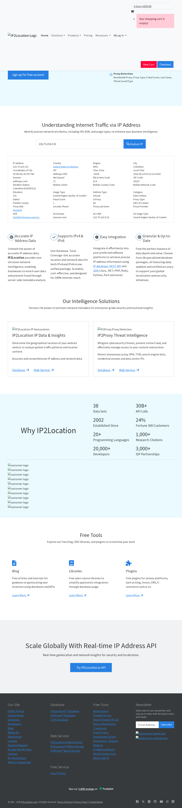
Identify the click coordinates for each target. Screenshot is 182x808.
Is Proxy (97, 199)
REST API (115, 266)
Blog (11, 728)
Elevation (17, 192)
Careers (12, 741)
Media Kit (13, 732)
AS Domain (58, 213)
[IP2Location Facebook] (137, 801)
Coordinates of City (22, 170)
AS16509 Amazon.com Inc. (26, 217)
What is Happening (19, 762)
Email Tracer (101, 732)
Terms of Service (65, 802)
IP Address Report (104, 749)
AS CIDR (97, 213)
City (135, 163)
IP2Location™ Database (64, 711)
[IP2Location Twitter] (143, 801)
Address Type (100, 192)
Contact (13, 753)
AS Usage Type (140, 213)
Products (73, 35)
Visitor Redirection (104, 724)
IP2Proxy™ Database (62, 715)
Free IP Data (57, 773)
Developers (15, 724)
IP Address (18, 163)
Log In (120, 35)
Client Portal (16, 711)
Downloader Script (104, 736)
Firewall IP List (102, 715)
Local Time (138, 170)
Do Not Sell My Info (19, 749)
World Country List (104, 753)
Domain (17, 177)
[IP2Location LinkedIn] (173, 801)
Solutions (57, 35)
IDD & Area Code (101, 177)
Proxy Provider (140, 206)
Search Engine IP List (106, 719)
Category (138, 192)
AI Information (17, 758)
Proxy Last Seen (101, 206)
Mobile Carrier (60, 184)
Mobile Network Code (144, 184)
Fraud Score (59, 199)
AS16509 (17, 210)
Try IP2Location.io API (91, 668)
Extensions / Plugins (105, 741)
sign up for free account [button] (28, 75)
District (16, 199)
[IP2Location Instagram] (167, 801)
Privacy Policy (80, 802)
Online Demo (16, 715)
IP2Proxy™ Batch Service (65, 750)
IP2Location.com (29, 802)
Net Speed (58, 177)
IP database (100, 266)
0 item (138, 6)
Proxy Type (139, 199)
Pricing (88, 35)
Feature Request (18, 745)
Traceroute (100, 728)
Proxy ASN (18, 206)
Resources (101, 35)
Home (44, 35)
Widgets (98, 745)
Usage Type (59, 192)
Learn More (19, 595)
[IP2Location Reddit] (149, 801)
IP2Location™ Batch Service (67, 746)
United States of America (65, 166)
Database (19, 370)
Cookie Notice (96, 802)
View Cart (148, 64)
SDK (96, 270)
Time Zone (98, 170)
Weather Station (21, 184)
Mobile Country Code (104, 184)
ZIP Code (138, 177)
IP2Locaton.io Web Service (66, 742)
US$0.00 (146, 6)
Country (57, 163)
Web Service (42, 370)
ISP (55, 170)
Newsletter (15, 736)
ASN (15, 213)
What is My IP (101, 758)
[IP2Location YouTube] (161, 801)
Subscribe (166, 724)
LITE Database (59, 719)
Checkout (165, 64)
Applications (101, 711)
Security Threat (60, 206)
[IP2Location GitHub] (155, 801)
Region (96, 163)
